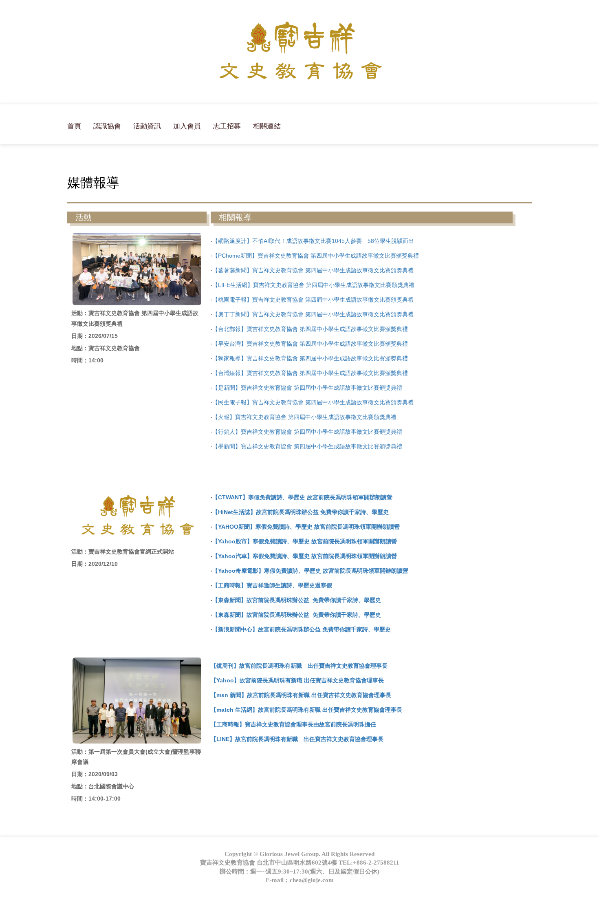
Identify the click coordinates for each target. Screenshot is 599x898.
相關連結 (267, 126)
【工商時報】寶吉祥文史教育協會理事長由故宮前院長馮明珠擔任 (293, 724)
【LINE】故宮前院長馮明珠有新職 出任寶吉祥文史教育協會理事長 (297, 739)
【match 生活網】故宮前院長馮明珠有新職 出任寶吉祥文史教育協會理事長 (306, 709)
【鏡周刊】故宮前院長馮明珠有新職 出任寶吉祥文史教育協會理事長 (299, 665)
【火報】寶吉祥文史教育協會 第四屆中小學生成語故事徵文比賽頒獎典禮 (304, 417)
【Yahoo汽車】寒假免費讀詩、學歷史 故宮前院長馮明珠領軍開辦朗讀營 (304, 556)
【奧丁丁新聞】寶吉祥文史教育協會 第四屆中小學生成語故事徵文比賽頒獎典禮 (313, 314)
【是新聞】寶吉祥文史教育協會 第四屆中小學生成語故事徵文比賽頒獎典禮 (307, 387)
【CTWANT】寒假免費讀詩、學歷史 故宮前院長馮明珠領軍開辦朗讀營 (302, 497)
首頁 (74, 126)
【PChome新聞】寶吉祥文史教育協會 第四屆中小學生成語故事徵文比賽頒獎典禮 (315, 255)
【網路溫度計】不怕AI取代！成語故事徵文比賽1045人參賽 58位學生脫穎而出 (313, 241)
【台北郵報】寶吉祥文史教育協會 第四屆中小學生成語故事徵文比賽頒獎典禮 (310, 329)
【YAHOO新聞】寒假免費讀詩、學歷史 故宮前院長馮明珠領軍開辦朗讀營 (306, 526)
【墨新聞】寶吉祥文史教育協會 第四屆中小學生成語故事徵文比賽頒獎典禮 (307, 446)
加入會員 (187, 126)
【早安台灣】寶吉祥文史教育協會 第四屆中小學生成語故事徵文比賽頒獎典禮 (310, 343)
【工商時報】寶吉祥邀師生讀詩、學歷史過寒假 (272, 585)
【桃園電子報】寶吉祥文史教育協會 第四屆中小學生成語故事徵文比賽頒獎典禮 (313, 299)
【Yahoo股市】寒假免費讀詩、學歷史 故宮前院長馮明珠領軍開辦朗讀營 (304, 541)
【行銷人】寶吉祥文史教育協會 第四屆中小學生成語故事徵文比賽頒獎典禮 (307, 431)
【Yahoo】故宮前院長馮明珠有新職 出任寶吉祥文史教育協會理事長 (297, 680)
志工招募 (227, 126)
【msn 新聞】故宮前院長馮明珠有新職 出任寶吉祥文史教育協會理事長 (301, 695)
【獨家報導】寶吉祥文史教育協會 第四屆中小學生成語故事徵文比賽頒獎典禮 (310, 358)
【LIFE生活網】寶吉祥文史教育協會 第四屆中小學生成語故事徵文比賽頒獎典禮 (313, 285)
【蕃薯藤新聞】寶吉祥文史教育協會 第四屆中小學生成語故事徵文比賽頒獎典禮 (313, 270)
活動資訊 (147, 126)
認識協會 (107, 126)
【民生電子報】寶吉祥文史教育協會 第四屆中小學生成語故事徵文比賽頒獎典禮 (313, 402)
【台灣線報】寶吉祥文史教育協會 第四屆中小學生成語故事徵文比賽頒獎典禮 (310, 373)
